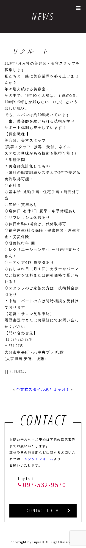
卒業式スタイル (30, 389)
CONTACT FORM (43, 510)
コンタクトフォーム (36, 459)
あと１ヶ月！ (57, 389)
